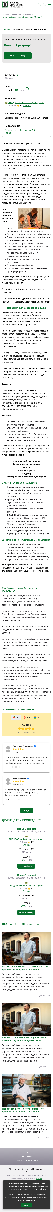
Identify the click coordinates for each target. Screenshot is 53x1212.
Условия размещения (26, 1160)
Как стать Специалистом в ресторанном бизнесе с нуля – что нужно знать (25, 1039)
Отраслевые (11, 130)
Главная (5, 14)
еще (17, 75)
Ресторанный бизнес (30, 130)
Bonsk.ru (39, 1179)
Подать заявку (17, 55)
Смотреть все (34, 924)
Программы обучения (21, 14)
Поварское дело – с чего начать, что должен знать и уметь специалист (23, 1110)
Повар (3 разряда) (26, 829)
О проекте (26, 1152)
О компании (18, 29)
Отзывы (28, 29)
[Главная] (12, 4)
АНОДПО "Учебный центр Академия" (26, 103)
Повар (8, 133)
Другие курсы (40, 29)
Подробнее (26, 866)
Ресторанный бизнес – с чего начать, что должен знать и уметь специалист (25, 968)
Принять (26, 1205)
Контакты (26, 1156)
